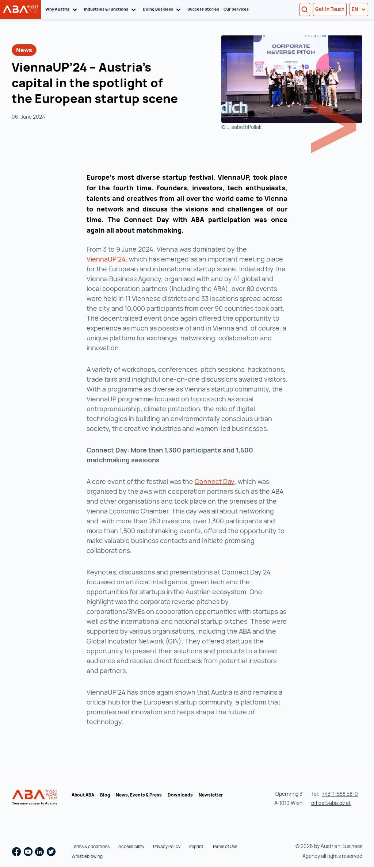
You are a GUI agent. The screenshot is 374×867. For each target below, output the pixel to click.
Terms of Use (224, 846)
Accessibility (131, 846)
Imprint (196, 846)
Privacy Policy (166, 846)
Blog (105, 795)
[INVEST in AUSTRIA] (35, 797)
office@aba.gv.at (331, 802)
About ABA (83, 795)
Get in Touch (329, 9)
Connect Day (214, 481)
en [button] (355, 9)
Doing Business (163, 9)
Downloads (180, 795)
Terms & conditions (91, 846)
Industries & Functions (111, 9)
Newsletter (211, 795)
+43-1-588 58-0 (340, 793)
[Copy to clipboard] (186, 100)
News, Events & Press (139, 795)
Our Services (236, 9)
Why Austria (62, 9)
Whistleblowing (87, 856)
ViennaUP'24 (106, 259)
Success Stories (203, 9)
